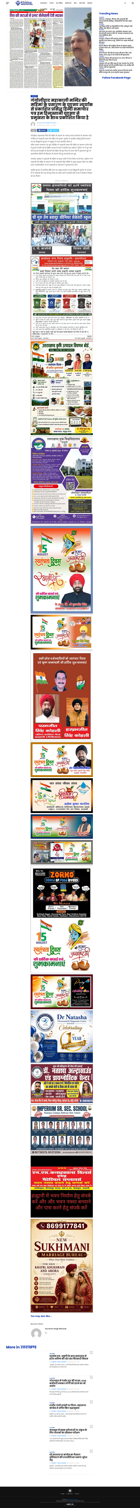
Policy (77, 1494)
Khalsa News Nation (72, 1499)
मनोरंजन (68, 3)
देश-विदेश (59, 3)
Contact (69, 1494)
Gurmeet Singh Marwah (47, 123)
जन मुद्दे (52, 9)
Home (62, 1494)
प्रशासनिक (43, 9)
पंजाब (51, 3)
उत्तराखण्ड (43, 3)
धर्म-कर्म (82, 3)
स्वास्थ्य (89, 3)
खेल (75, 3)
